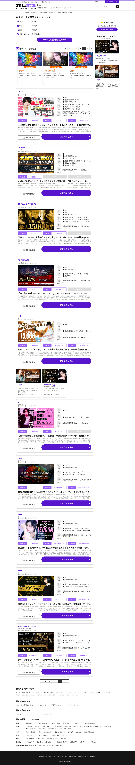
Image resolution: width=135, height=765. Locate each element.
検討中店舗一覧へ (107, 29)
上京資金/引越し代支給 (65, 729)
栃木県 (69, 8)
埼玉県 (50, 8)
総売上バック (79, 723)
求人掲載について (50, 756)
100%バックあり (90, 723)
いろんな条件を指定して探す (55, 40)
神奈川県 (45, 8)
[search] (105, 6)
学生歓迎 (49, 738)
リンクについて (61, 756)
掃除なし (93, 742)
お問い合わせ (81, 756)
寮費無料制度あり (60, 732)
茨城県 (59, 8)
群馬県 (64, 8)
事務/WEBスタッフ (57, 705)
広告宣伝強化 (55, 735)
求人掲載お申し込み (71, 756)
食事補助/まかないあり (74, 732)
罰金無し (37, 726)
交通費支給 (98, 726)
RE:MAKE (22, 148)
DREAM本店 (23, 260)
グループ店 (29, 735)
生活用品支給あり (89, 732)
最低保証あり (30, 723)
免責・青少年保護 (90, 756)
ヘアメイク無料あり (86, 726)
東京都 (39, 8)
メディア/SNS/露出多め (42, 735)
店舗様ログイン (100, 1)
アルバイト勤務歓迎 (60, 738)
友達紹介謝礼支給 (31, 729)
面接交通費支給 (43, 745)
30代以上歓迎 (40, 738)
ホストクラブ (20, 714)
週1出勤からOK (49, 742)
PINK (20, 514)
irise (20, 458)
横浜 (52, 693)
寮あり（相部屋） (31, 732)
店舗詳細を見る (66, 137)
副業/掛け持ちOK (62, 742)
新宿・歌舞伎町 (26, 693)
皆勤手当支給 (52, 729)
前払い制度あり (67, 723)
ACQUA (20, 70)
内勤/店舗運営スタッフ (29, 705)
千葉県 (55, 8)
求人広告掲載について (112, 1)
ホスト (18, 705)
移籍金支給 (42, 729)
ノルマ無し (29, 726)
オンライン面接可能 (56, 745)
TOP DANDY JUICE (27, 627)
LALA (20, 91)
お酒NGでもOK (83, 742)
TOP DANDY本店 (48, 70)
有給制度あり (47, 726)
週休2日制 (40, 742)
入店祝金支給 (107, 726)
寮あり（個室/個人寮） (45, 732)
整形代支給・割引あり (71, 726)
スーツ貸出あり (57, 726)
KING (20, 570)
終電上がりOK (30, 742)
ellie (20, 316)
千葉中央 (97, 693)
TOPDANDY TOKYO (27, 204)
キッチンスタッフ (44, 705)
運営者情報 (41, 756)
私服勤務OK (73, 742)
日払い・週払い (55, 723)
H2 (19, 402)
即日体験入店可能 (31, 745)
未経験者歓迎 (30, 738)
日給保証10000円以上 (42, 723)
